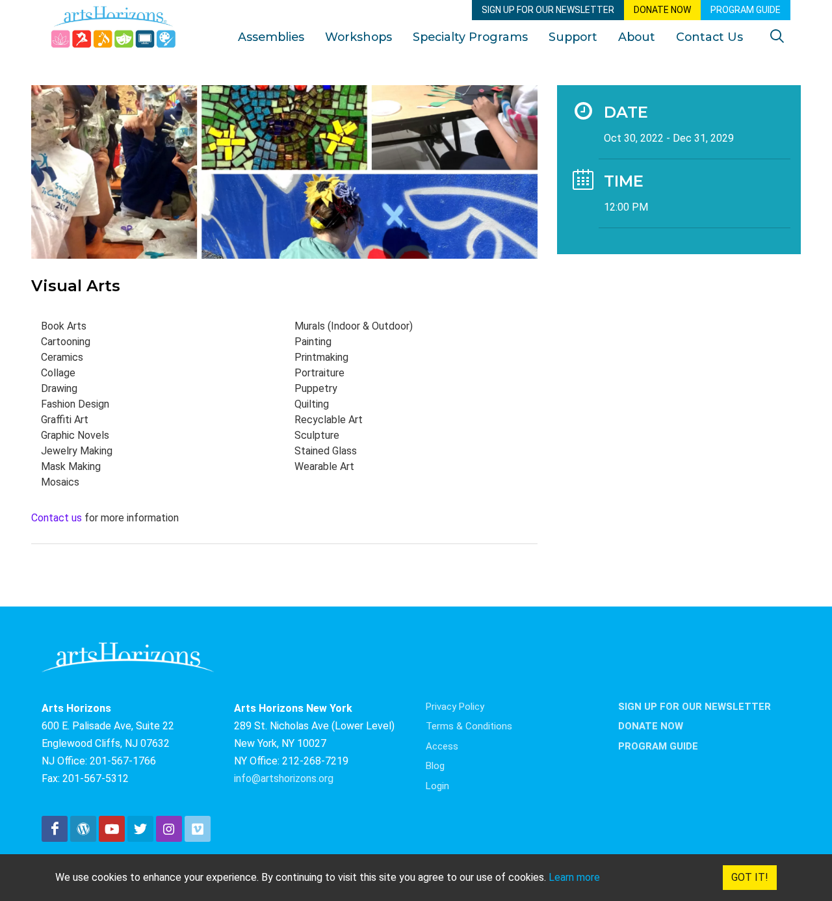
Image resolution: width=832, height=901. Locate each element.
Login (437, 786)
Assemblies (271, 37)
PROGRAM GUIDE (745, 10)
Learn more (574, 877)
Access (442, 746)
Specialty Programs (470, 37)
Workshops (358, 37)
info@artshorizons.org (283, 778)
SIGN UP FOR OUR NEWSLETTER (548, 10)
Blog (435, 766)
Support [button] (573, 37)
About (636, 37)
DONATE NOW (662, 10)
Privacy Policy (455, 706)
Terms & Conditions (469, 726)
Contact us (56, 518)
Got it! (749, 877)
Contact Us (709, 37)
